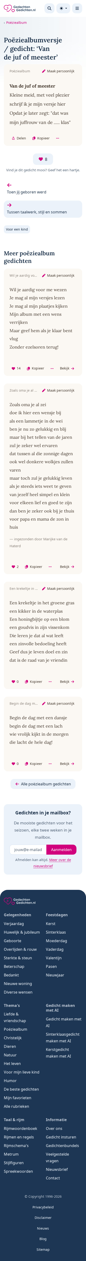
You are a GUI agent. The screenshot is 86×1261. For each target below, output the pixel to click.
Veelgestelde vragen (57, 1157)
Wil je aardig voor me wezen (32, 275)
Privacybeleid (43, 1207)
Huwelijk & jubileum (22, 932)
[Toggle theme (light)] (63, 8)
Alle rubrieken (16, 1106)
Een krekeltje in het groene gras (35, 588)
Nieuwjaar (55, 975)
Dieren (10, 1046)
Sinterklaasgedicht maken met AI (63, 1038)
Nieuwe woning (18, 983)
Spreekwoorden (18, 1171)
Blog (43, 1238)
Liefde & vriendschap (15, 1017)
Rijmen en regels (19, 1137)
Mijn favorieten (17, 1097)
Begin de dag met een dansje (33, 703)
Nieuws (43, 1228)
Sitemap (43, 1249)
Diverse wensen (18, 992)
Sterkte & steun (18, 958)
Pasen (51, 966)
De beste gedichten (21, 1089)
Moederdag (56, 940)
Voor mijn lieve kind (21, 1072)
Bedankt (11, 975)
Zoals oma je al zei (24, 390)
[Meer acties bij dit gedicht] (57, 138)
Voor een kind (17, 229)
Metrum (11, 1154)
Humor (10, 1080)
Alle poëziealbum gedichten (46, 784)
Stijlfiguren (14, 1162)
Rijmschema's (16, 1145)
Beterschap (14, 966)
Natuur (10, 1055)
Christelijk (13, 1037)
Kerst (50, 923)
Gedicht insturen (61, 1137)
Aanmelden (61, 849)
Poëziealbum (16, 22)
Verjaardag (14, 923)
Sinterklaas (56, 932)
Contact (53, 1178)
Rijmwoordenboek (20, 1128)
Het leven (12, 1063)
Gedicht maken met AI (63, 1022)
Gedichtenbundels (62, 1145)
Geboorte (12, 940)
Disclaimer (43, 1217)
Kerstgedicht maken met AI (58, 1053)
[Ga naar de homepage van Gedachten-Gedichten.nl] (19, 8)
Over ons (54, 1128)
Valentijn (54, 958)
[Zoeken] (49, 8)
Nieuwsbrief (57, 1169)
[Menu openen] (77, 8)
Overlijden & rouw (20, 949)
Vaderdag (55, 949)
